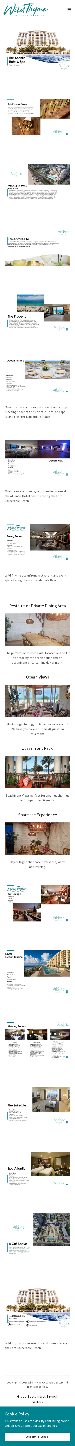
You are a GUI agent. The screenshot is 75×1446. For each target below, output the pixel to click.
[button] (69, 9)
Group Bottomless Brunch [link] (37, 1396)
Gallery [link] (37, 1402)
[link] (25, 9)
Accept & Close (37, 1436)
